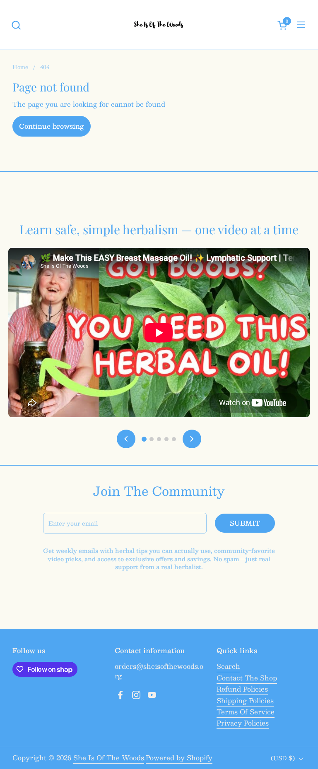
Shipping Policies (245, 700)
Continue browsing (51, 126)
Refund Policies (242, 689)
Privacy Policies (243, 722)
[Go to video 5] (174, 439)
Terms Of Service (246, 711)
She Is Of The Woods (108, 757)
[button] (16, 25)
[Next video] (192, 439)
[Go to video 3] (159, 439)
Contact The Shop (247, 677)
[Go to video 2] (151, 439)
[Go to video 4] (166, 439)
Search (228, 666)
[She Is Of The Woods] (159, 25)
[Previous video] (126, 439)
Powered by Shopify (179, 757)
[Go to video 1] (144, 439)
